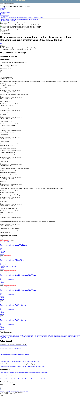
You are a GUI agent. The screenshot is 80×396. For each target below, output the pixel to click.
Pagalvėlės (15, 19)
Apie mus (7, 378)
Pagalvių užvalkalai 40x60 (9, 336)
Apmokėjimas (34, 372)
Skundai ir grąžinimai (26, 372)
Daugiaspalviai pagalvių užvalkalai (48, 335)
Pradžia (2, 19)
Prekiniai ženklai (14, 378)
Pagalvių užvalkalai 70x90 (48, 336)
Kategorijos (6, 19)
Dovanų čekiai (21, 378)
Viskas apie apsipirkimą (6, 372)
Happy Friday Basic (35, 335)
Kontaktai (2, 378)
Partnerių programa (36, 378)
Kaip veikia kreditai (43, 372)
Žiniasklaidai (28, 378)
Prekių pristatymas (16, 372)
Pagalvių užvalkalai (33, 19)
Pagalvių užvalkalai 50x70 (35, 336)
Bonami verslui (44, 378)
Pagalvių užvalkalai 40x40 (63, 335)
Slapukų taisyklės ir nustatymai (20, 391)
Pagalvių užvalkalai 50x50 (22, 336)
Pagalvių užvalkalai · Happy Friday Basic (20, 335)
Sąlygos (2, 391)
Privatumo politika (8, 391)
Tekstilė (11, 19)
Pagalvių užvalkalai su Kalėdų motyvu (64, 336)
